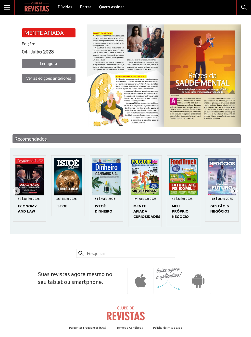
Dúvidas (65, 7)
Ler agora (48, 63)
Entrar (85, 7)
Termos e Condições (130, 327)
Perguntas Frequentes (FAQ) (87, 327)
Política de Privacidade (167, 327)
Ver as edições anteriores (48, 78)
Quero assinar (111, 7)
